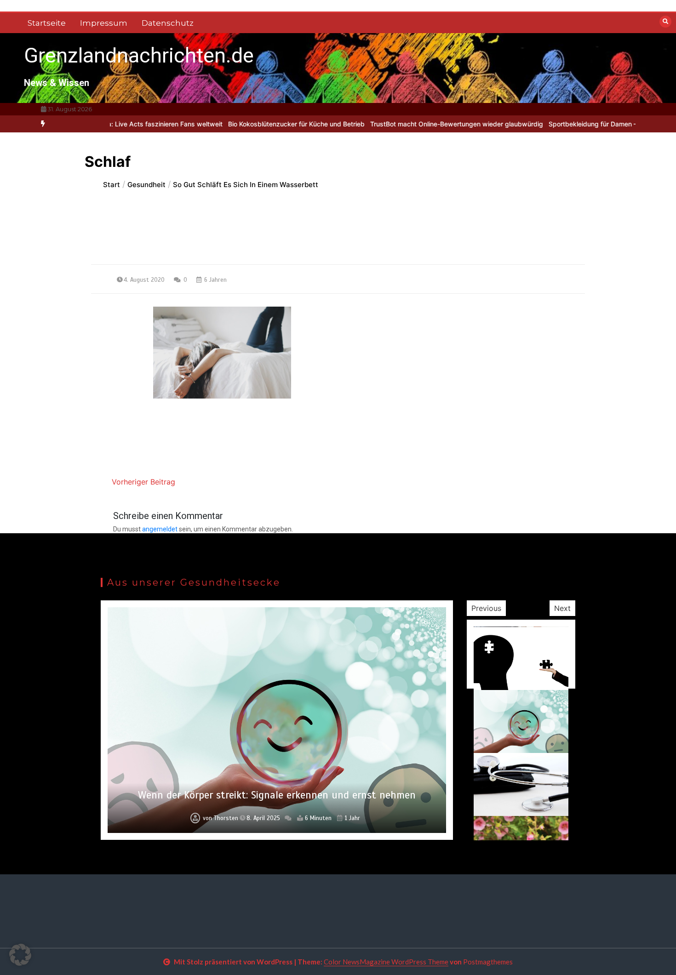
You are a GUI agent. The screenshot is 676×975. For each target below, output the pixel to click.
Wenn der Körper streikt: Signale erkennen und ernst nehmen (277, 795)
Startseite (47, 23)
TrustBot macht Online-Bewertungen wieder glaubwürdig (426, 124)
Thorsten (226, 818)
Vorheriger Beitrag (143, 481)
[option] (266, 124)
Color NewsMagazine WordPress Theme (386, 962)
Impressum (103, 23)
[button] (20, 955)
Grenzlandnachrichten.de (139, 55)
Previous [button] (486, 608)
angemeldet (160, 529)
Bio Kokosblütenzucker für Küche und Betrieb (266, 124)
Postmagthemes (488, 962)
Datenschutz (168, 23)
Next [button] (562, 608)
